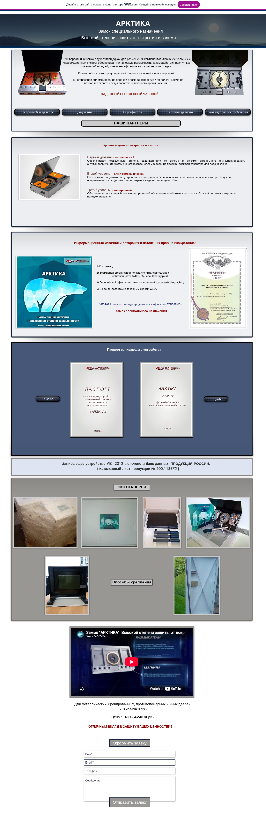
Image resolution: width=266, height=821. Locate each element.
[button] (132, 487)
